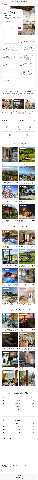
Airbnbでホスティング (31, 4)
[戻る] (17, 97)
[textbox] (8, 25)
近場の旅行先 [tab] (4, 440)
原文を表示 (25, 1)
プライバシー (17, 478)
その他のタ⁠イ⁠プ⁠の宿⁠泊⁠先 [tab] (11, 440)
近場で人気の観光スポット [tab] (21, 440)
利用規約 (21, 478)
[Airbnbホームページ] (4, 4)
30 (5, 42)
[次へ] (20, 97)
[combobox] (12, 21)
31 (7, 42)
